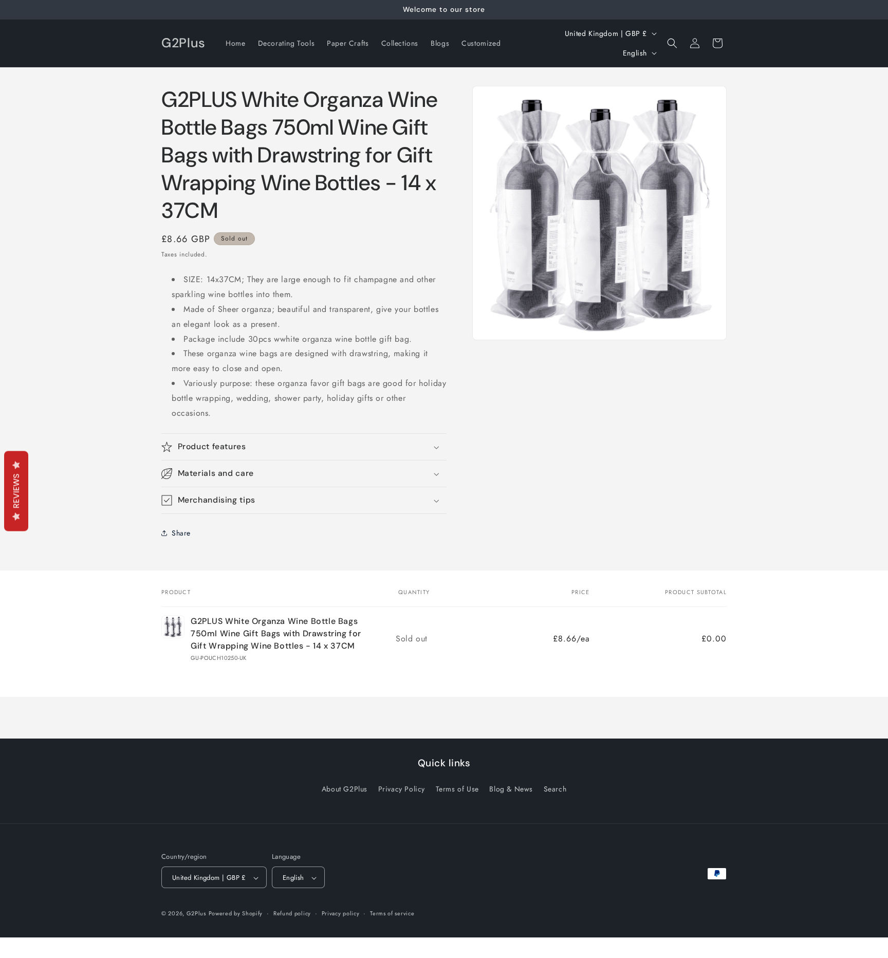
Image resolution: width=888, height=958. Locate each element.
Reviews (16, 491)
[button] (672, 43)
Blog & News (511, 788)
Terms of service (392, 913)
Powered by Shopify (236, 914)
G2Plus (196, 914)
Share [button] (181, 533)
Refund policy (292, 913)
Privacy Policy (401, 788)
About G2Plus (344, 788)
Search (555, 788)
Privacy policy (341, 913)
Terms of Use (457, 788)
